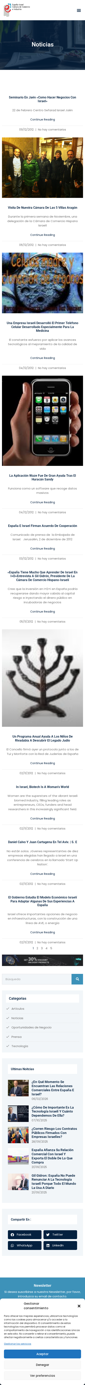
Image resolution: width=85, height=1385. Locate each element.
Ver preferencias (42, 1376)
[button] (79, 1306)
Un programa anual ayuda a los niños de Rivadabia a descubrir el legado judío (42, 738)
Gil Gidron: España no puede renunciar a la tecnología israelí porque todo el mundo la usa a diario (54, 1182)
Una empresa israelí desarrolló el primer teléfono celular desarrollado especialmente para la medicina (42, 327)
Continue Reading (42, 119)
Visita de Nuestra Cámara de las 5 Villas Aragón (42, 208)
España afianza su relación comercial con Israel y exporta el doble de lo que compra (53, 1156)
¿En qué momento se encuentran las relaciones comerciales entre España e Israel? (53, 1088)
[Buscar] (77, 979)
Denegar (42, 1365)
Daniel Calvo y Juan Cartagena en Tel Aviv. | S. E (42, 842)
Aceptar (42, 1354)
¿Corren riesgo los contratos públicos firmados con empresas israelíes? (54, 1133)
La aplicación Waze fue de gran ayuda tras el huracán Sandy (42, 477)
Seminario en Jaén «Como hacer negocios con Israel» (42, 99)
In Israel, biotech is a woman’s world (42, 787)
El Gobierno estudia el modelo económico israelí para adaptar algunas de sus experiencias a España (42, 901)
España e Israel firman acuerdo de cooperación (42, 526)
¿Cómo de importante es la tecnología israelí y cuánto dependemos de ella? (53, 1111)
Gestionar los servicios (17, 1343)
